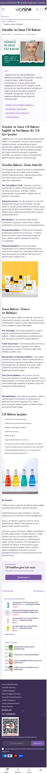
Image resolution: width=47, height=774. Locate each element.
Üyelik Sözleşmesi (8, 691)
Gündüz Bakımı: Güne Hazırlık (16, 109)
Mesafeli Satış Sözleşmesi (11, 697)
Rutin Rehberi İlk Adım (10, 684)
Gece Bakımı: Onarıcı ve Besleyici (17, 113)
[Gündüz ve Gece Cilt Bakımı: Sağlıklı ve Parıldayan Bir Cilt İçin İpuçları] (20, 280)
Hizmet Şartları (7, 706)
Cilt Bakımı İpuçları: (12, 117)
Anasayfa (5, 16)
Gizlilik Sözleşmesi (8, 700)
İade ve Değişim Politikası (11, 694)
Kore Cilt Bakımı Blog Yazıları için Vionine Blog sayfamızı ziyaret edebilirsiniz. (21, 20)
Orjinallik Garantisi (9, 687)
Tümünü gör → (9, 634)
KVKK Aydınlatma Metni (10, 703)
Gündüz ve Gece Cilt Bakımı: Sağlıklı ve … (20, 105)
